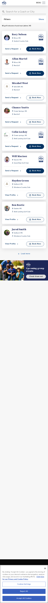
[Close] (45, 568)
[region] (24, 584)
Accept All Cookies (23, 598)
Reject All (24, 591)
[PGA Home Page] (4, 3)
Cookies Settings (24, 584)
